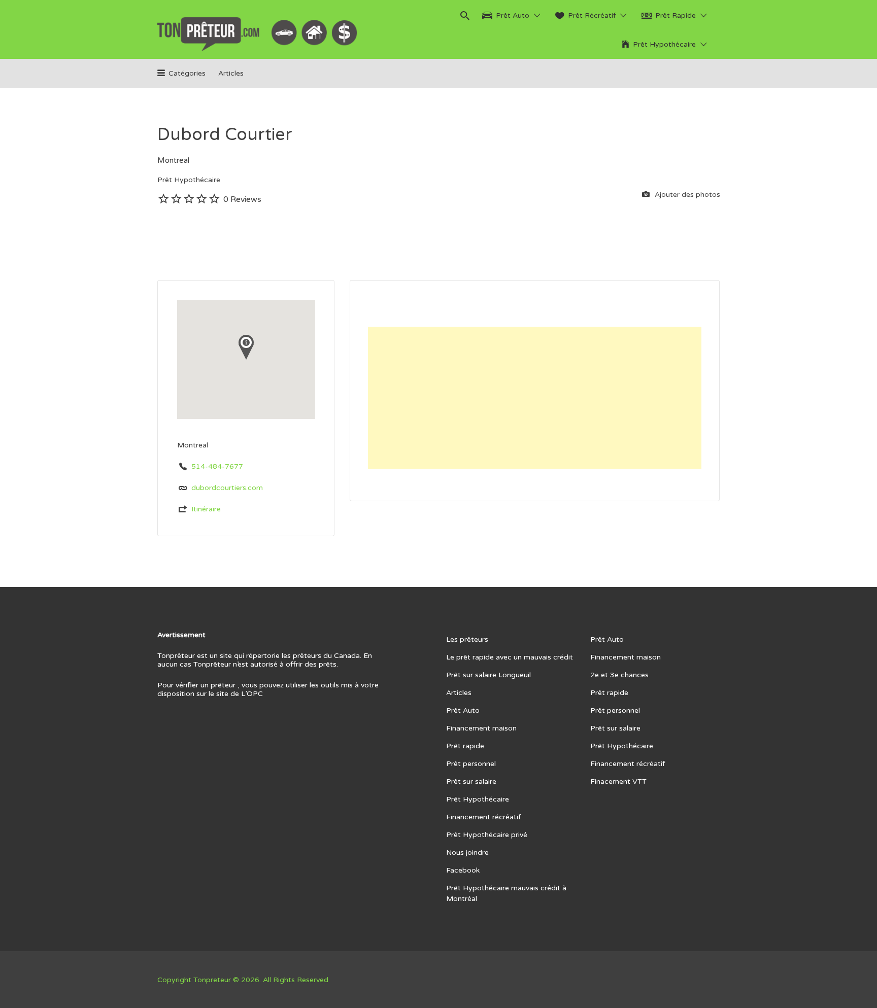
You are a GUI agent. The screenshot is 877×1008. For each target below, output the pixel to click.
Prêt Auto (512, 15)
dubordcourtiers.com (227, 487)
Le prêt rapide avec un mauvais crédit (509, 657)
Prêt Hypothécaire (664, 44)
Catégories (187, 73)
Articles (231, 73)
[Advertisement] (534, 398)
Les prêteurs (467, 639)
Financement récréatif (483, 817)
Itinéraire (206, 509)
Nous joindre (467, 852)
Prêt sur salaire (471, 781)
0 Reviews (242, 199)
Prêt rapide (465, 746)
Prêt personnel (471, 763)
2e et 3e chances (619, 675)
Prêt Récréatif (592, 15)
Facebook (463, 870)
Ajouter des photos (686, 194)
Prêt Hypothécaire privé (486, 834)
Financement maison (481, 728)
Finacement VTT (618, 781)
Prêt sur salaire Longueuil (488, 675)
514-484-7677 (217, 466)
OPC (255, 693)
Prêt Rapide (675, 15)
